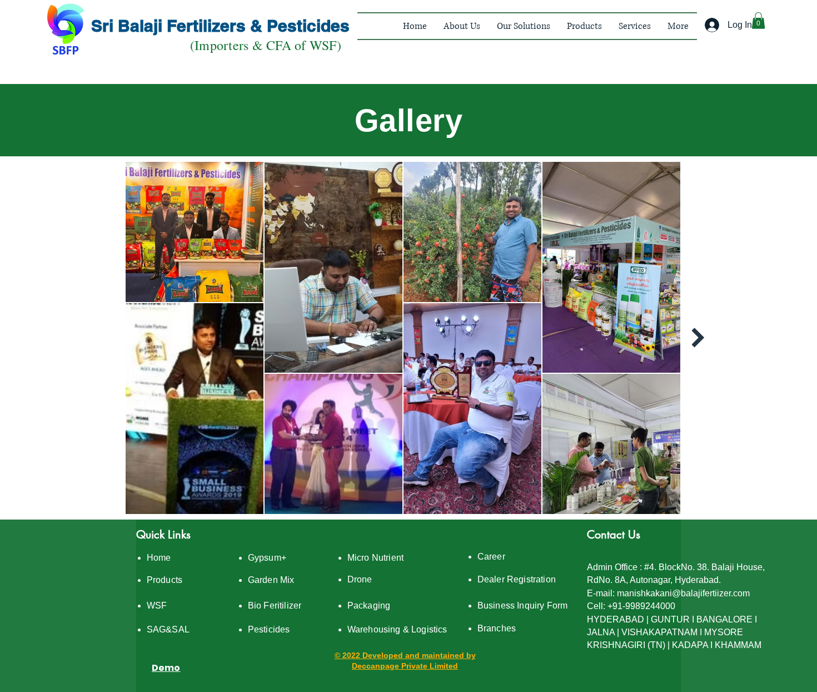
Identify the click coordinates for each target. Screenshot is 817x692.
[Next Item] (697, 338)
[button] (462, 26)
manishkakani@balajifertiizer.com (683, 593)
